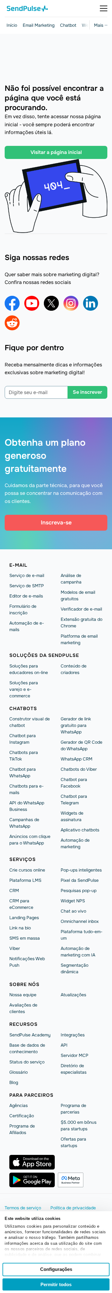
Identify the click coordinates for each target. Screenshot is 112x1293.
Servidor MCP (74, 1055)
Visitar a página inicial (56, 152)
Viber (14, 948)
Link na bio (20, 928)
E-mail (18, 565)
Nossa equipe (22, 995)
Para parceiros (31, 1095)
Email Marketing (38, 25)
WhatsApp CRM (76, 759)
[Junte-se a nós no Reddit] (12, 322)
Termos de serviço (23, 1208)
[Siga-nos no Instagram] (70, 303)
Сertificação (21, 1116)
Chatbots (23, 708)
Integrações (73, 1035)
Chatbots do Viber (79, 769)
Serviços (22, 859)
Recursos (23, 1024)
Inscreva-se (56, 522)
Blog (13, 1082)
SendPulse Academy (29, 1035)
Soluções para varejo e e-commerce (23, 689)
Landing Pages (24, 917)
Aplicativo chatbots (80, 830)
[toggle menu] (103, 8)
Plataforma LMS (25, 880)
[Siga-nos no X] (51, 303)
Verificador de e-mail (81, 609)
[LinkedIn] (90, 303)
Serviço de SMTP (26, 585)
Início (12, 25)
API (64, 1045)
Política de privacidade (73, 1208)
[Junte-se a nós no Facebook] (12, 303)
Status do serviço (26, 1062)
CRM (14, 890)
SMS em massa (24, 938)
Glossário (18, 1072)
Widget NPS (73, 901)
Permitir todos (56, 1284)
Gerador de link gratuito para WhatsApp (76, 725)
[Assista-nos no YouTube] (31, 303)
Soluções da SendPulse (44, 655)
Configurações (56, 1269)
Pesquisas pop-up (78, 890)
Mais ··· (100, 25)
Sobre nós (24, 984)
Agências (18, 1105)
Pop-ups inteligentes (81, 870)
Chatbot (68, 25)
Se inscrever (87, 392)
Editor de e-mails (26, 596)
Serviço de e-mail (26, 575)
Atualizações (73, 995)
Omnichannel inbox (80, 921)
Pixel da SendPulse (80, 880)
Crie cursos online (27, 870)
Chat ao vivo (73, 911)
